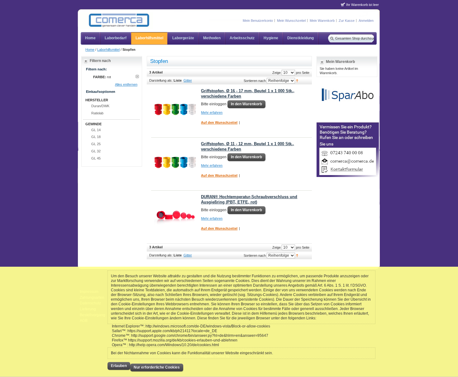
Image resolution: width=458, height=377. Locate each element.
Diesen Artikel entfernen (137, 76)
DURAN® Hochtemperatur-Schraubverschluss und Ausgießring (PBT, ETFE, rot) (249, 199)
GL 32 (96, 151)
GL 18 (96, 137)
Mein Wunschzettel (291, 20)
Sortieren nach (255, 80)
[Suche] (331, 38)
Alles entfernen (126, 84)
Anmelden (366, 20)
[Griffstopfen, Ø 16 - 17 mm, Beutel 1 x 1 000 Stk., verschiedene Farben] (175, 109)
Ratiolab (97, 113)
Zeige (276, 72)
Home (89, 49)
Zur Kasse (347, 20)
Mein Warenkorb (322, 20)
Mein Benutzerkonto (258, 20)
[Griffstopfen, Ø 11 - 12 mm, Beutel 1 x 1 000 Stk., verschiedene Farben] (175, 162)
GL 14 (96, 130)
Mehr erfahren (211, 112)
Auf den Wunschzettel (219, 122)
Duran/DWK (100, 106)
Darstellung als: (161, 80)
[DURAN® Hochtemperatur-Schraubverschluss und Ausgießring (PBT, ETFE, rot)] (175, 215)
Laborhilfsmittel (108, 49)
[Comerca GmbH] (116, 20)
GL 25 (96, 144)
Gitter (188, 80)
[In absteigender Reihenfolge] (297, 80)
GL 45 (96, 158)
